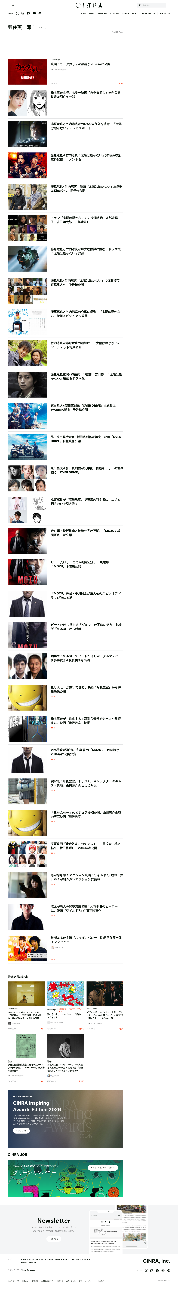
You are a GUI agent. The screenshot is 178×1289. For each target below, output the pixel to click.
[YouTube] (34, 13)
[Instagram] (23, 13)
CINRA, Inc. (156, 1261)
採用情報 (35, 1281)
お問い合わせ (71, 1281)
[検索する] (140, 5)
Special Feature (147, 13)
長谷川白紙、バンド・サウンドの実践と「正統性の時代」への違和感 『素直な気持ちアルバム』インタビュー (65, 1067)
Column (125, 13)
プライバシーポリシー (87, 1281)
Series (134, 13)
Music (23, 1259)
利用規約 (101, 1281)
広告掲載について (47, 1281)
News (91, 13)
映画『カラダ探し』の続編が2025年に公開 (80, 64)
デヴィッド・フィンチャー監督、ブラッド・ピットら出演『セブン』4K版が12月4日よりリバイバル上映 (105, 1015)
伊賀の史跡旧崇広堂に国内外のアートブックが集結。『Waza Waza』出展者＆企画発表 (26, 1067)
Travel (24, 1262)
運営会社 (25, 1281)
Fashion (32, 1262)
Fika (22, 1270)
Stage (57, 1259)
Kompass (31, 1270)
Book (65, 1259)
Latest (83, 13)
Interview (114, 13)
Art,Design (33, 1259)
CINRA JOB (165, 13)
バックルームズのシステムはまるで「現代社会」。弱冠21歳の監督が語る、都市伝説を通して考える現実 (24, 1015)
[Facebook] (28, 13)
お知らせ (60, 1281)
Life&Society (75, 1259)
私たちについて (13, 1281)
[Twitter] (17, 13)
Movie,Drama (47, 1259)
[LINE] (39, 13)
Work (86, 1259)
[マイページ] (13, 5)
